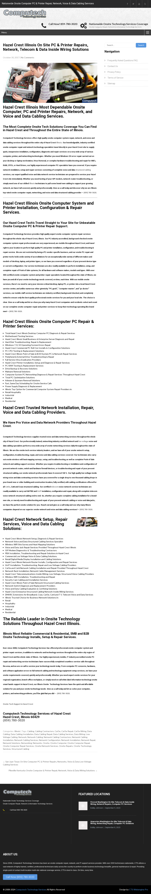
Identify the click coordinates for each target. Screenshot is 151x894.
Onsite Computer (58, 743)
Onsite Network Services (46, 746)
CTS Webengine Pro (138, 889)
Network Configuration (49, 740)
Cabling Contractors (44, 731)
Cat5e (7, 487)
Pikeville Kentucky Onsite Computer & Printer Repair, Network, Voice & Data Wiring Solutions (53, 770)
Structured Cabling (20, 749)
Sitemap (111, 83)
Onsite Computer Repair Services (18, 746)
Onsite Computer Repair (78, 743)
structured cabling (83, 170)
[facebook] (127, 4)
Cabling (30, 731)
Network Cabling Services (26, 740)
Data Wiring (79, 734)
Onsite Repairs (66, 746)
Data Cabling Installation (22, 734)
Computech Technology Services (31, 889)
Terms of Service (115, 78)
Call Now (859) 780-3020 (20, 877)
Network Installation (70, 740)
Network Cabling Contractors (57, 737)
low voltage (83, 441)
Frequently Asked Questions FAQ (122, 60)
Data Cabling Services (63, 734)
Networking (26, 743)
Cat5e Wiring (80, 731)
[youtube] (139, 4)
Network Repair (88, 740)
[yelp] (145, 4)
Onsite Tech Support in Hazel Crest (18, 704)
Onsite (46, 743)
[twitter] (133, 4)
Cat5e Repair (67, 731)
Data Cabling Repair (43, 734)
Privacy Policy (114, 72)
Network (22, 737)
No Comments (27, 57)
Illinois (59, 143)
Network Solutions (11, 743)
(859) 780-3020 (89, 193)
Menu (4, 32)
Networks (37, 743)
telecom (54, 487)
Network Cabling (35, 737)
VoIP (39, 491)
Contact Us (112, 66)
